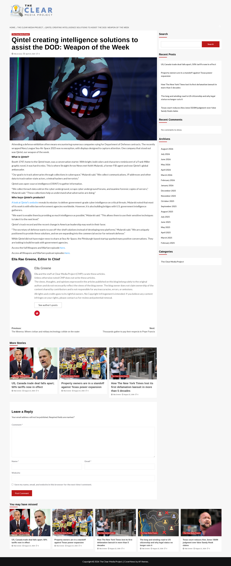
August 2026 (167, 148)
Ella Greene (18, 54)
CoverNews (129, 561)
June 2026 (166, 159)
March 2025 (166, 237)
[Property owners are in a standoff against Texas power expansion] (83, 363)
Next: (129, 330)
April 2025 (166, 232)
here (62, 247)
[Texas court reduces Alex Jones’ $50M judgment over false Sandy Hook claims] (201, 522)
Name (15, 461)
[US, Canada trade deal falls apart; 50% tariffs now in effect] (33, 363)
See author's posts (48, 305)
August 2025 (167, 211)
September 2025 (169, 206)
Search (163, 34)
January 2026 (167, 185)
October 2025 (167, 201)
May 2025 (165, 227)
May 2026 (165, 164)
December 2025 (168, 190)
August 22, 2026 (29, 391)
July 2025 (165, 216)
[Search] (220, 26)
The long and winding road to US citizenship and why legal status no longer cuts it (188, 97)
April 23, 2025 (30, 54)
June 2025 (166, 222)
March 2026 (166, 175)
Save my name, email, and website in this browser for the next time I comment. (53, 484)
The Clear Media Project (20, 34)
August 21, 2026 (200, 548)
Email (88, 461)
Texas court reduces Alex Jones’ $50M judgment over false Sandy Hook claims (188, 109)
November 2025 (168, 196)
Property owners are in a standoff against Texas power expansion (186, 74)
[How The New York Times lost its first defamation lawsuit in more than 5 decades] (133, 363)
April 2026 (166, 169)
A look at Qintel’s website (25, 202)
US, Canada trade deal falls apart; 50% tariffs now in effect (188, 64)
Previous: (46, 330)
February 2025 (168, 243)
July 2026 (165, 154)
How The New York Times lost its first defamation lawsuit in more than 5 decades (132, 387)
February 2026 (168, 180)
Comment (17, 424)
